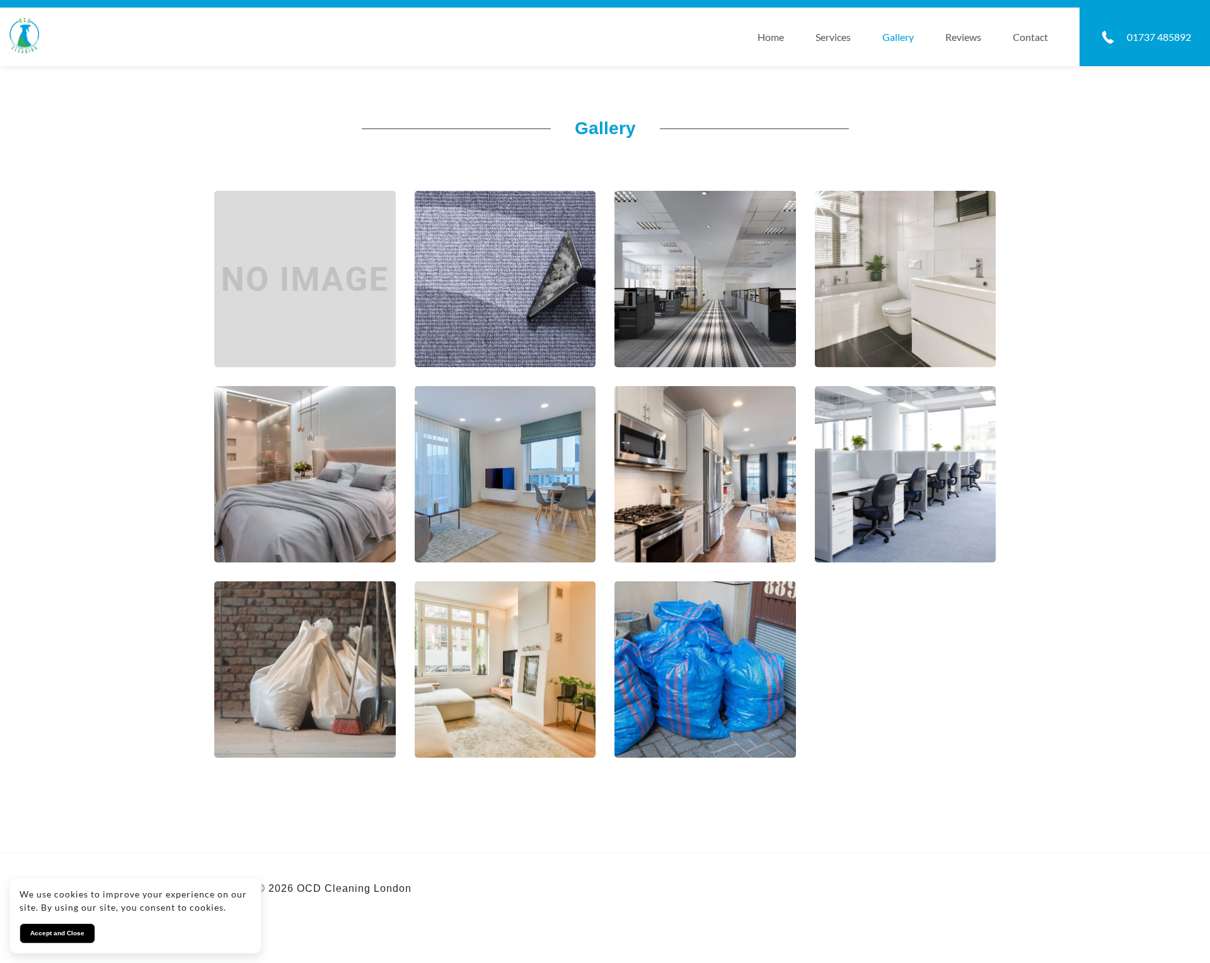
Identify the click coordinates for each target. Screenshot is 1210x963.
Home (771, 37)
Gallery (898, 37)
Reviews (963, 37)
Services (833, 37)
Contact (1030, 37)
